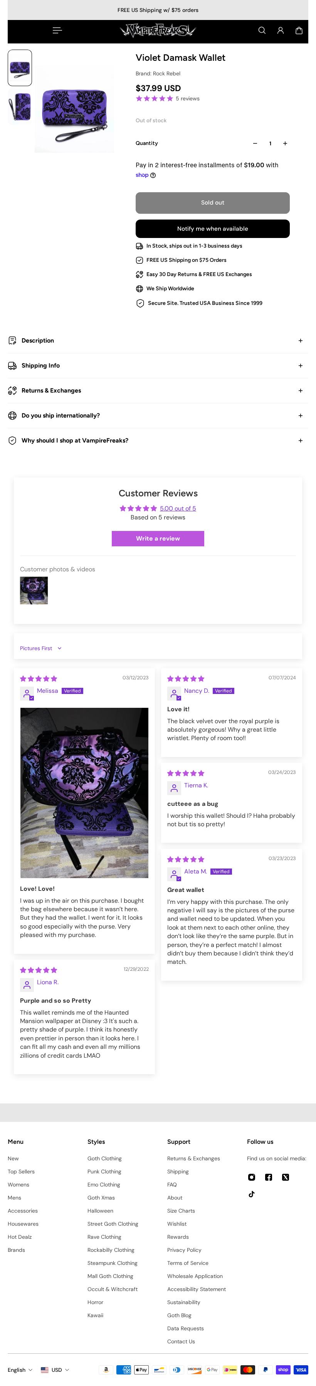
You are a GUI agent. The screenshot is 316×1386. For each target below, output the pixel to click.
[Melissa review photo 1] (84, 793)
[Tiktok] (251, 1194)
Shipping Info (41, 365)
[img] (38, 679)
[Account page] (280, 30)
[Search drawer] (262, 30)
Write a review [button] (158, 538)
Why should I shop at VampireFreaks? (75, 440)
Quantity (147, 143)
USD (57, 1369)
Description (38, 340)
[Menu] (56, 30)
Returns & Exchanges (51, 390)
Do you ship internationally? (61, 415)
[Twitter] (285, 1177)
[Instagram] (251, 1177)
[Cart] (299, 30)
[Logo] (158, 30)
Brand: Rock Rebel (158, 73)
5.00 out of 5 (178, 508)
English (16, 1369)
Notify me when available (212, 229)
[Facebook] (268, 1177)
